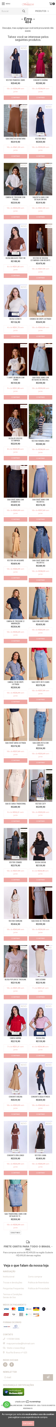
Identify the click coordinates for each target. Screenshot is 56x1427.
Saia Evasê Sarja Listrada (15, 743)
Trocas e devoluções (12, 1282)
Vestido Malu (40, 138)
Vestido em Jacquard (15, 560)
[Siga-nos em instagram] (5, 1364)
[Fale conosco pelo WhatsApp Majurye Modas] (6, 1404)
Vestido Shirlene (15, 921)
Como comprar (35, 1276)
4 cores (40, 1033)
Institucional (8, 1276)
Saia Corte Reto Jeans (40, 682)
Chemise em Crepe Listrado (40, 319)
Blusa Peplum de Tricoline (15, 979)
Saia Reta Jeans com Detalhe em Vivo (41, 198)
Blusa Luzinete (16, 319)
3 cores (16, 253)
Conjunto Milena (15, 1097)
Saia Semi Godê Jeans (40, 621)
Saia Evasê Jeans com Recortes (40, 500)
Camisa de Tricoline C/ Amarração (15, 622)
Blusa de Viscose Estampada (15, 439)
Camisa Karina (15, 1038)
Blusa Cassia (40, 862)
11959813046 (13, 1339)
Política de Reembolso (38, 1282)
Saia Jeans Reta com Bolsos (41, 744)
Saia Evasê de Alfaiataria (15, 138)
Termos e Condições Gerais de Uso (12, 1296)
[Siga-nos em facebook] (11, 1364)
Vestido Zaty (40, 804)
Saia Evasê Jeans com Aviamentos (15, 500)
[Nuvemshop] (28, 1402)
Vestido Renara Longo (40, 441)
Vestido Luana (40, 1155)
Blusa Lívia (40, 1038)
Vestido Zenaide (15, 862)
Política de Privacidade (38, 1288)
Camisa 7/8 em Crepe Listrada (15, 683)
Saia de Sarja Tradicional (15, 804)
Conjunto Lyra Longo (15, 1155)
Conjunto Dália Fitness (40, 1097)
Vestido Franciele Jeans (15, 80)
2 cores (16, 75)
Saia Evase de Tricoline (40, 921)
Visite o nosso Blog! (16, 1348)
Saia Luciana (40, 979)
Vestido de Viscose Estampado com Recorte (40, 259)
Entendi (28, 1423)
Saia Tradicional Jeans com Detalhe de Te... (15, 1215)
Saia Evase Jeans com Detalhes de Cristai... (40, 378)
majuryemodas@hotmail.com (21, 1343)
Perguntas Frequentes (13, 1288)
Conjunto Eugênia (40, 80)
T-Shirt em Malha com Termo (15, 378)
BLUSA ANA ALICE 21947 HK (15, 258)
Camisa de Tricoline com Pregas (15, 198)
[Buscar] (24, 11)
